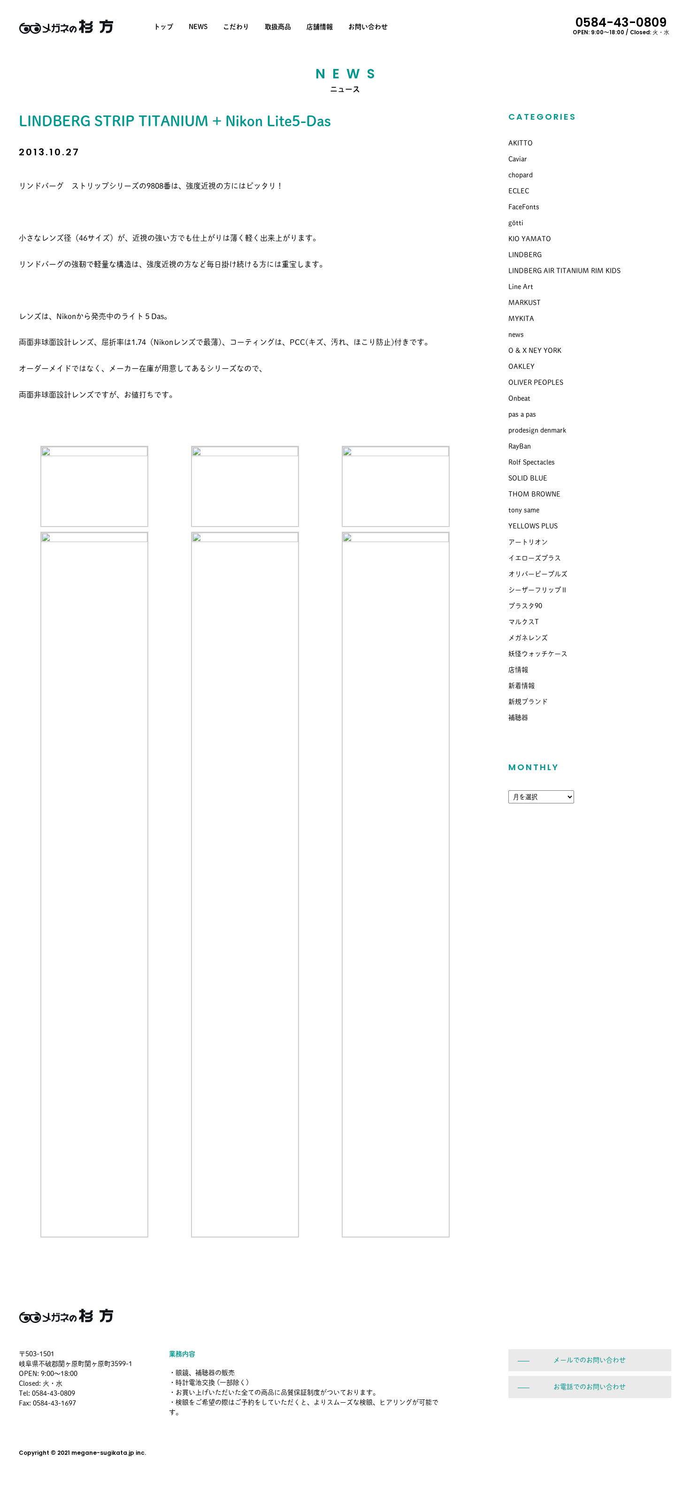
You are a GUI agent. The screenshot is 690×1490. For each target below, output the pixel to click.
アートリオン (528, 542)
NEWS (198, 26)
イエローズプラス (534, 558)
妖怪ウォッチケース (537, 653)
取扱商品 (278, 26)
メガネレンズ (528, 637)
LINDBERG (525, 255)
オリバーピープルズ (537, 574)
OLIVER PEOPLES (535, 382)
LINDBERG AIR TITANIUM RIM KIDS (564, 270)
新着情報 (521, 685)
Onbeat (519, 398)
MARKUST (524, 302)
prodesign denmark (537, 430)
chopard (520, 175)
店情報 (518, 669)
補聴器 (518, 717)
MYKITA (521, 318)
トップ (163, 26)
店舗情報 (320, 26)
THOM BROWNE (534, 494)
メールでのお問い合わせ (589, 1360)
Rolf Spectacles (531, 462)
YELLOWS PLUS (533, 526)
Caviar (517, 159)
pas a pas (522, 414)
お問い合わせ (368, 26)
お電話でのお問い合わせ (589, 1386)
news (516, 334)
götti (515, 223)
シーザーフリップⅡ (537, 590)
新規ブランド (528, 701)
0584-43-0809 (621, 25)
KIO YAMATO (529, 239)
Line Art (520, 286)
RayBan (519, 446)
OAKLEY (521, 366)
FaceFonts (523, 207)
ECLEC (518, 191)
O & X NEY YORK (534, 350)
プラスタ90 (525, 606)
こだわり (236, 26)
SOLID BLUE (527, 478)
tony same (523, 510)
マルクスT (523, 622)
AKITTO (520, 143)
